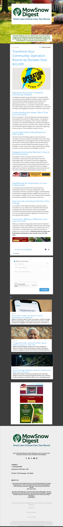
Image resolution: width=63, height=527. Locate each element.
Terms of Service (31, 512)
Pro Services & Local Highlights (23, 249)
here (43, 525)
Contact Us (31, 507)
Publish (45, 290)
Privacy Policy (31, 517)
